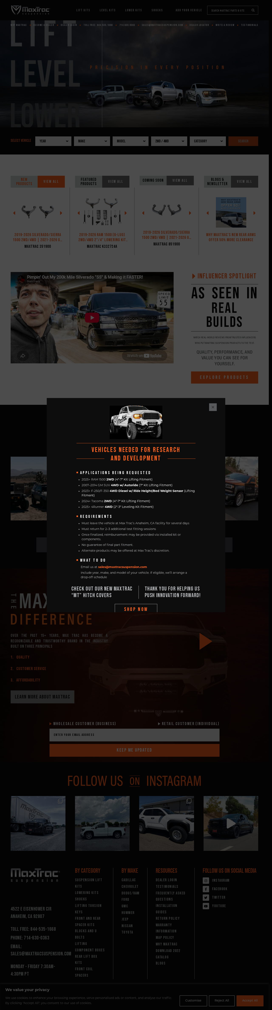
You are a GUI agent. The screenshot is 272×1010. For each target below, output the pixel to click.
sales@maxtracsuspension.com (122, 567)
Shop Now (136, 609)
